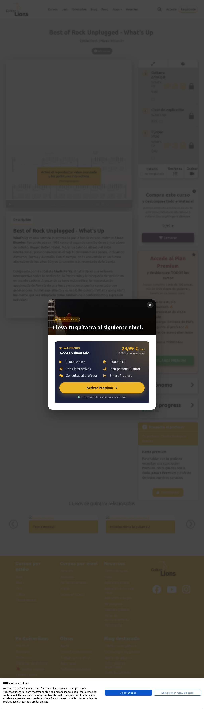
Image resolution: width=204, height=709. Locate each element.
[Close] (150, 305)
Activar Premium (100, 388)
